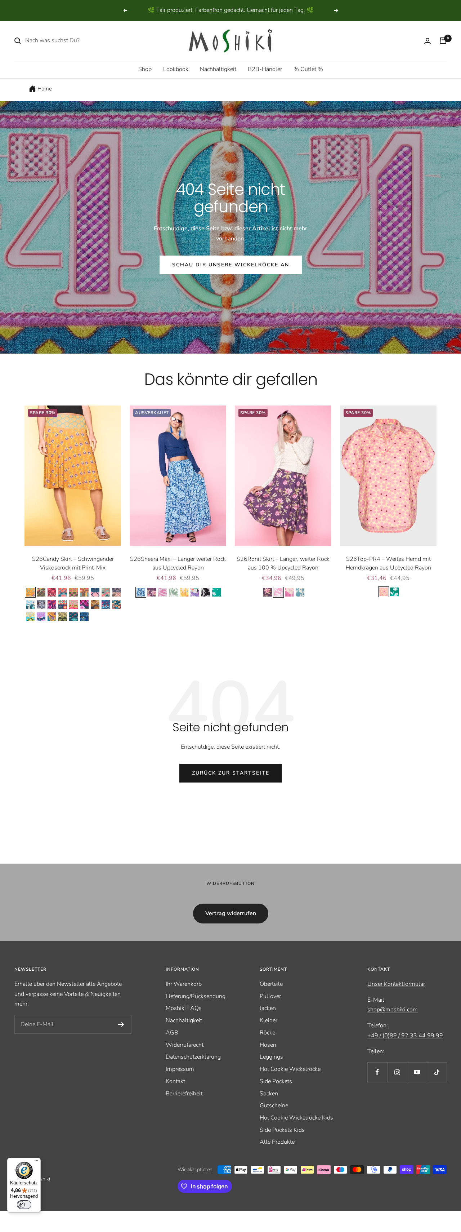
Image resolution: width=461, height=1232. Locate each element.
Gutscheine (274, 1105)
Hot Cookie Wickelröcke (290, 1069)
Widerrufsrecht (184, 1045)
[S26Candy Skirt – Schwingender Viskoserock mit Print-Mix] (72, 476)
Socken (269, 1094)
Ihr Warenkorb (184, 984)
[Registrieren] (121, 1024)
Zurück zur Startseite (230, 773)
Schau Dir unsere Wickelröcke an (230, 264)
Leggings (271, 1057)
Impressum (180, 1069)
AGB (172, 1033)
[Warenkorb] (443, 40)
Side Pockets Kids (282, 1130)
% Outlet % (308, 69)
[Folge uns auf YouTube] (417, 1072)
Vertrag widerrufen (230, 913)
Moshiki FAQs (184, 1008)
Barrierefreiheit (184, 1094)
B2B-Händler (265, 69)
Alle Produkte (277, 1142)
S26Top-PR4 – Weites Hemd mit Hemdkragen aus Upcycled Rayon (388, 563)
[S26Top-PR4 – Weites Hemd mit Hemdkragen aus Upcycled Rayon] (388, 476)
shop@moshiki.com (392, 1010)
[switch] (24, 1204)
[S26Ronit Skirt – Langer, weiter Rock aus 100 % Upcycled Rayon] (283, 476)
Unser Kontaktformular (396, 984)
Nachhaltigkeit (218, 69)
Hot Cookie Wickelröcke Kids (296, 1118)
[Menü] (36, 1162)
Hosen (268, 1045)
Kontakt (175, 1081)
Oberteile (271, 984)
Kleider (268, 1020)
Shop (145, 69)
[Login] (427, 41)
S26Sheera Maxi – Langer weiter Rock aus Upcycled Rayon (178, 563)
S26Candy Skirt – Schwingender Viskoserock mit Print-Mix (73, 563)
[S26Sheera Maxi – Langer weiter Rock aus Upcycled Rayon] (178, 476)
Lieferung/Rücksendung (195, 996)
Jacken (268, 1008)
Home (44, 88)
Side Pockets (276, 1081)
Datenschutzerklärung (193, 1057)
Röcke (267, 1033)
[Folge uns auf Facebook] (377, 1072)
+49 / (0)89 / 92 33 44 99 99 (405, 1036)
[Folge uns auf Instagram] (397, 1072)
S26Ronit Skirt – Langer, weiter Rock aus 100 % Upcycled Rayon (283, 563)
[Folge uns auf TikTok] (437, 1072)
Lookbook (175, 69)
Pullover (270, 996)
